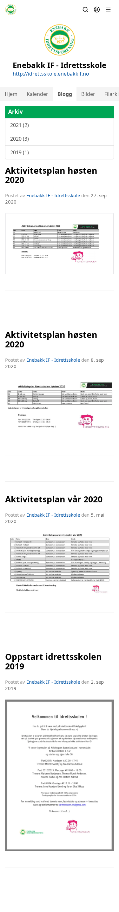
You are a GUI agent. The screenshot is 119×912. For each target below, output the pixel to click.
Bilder (88, 94)
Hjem (11, 94)
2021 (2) (19, 125)
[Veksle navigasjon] (108, 9)
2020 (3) (19, 138)
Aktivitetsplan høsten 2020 (51, 174)
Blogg (64, 94)
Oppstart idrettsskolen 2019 (53, 661)
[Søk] (85, 9)
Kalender (37, 94)
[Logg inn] (96, 9)
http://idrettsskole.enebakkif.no (51, 73)
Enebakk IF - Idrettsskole (53, 195)
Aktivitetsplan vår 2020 (53, 499)
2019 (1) (19, 152)
